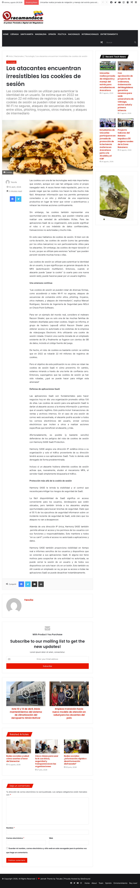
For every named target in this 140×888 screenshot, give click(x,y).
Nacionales (74, 34)
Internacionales (90, 34)
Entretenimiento (109, 34)
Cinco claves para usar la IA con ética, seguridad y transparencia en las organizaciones (46, 761)
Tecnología (29, 56)
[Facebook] (12, 199)
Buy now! (133, 883)
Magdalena (40, 34)
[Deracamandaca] (23, 18)
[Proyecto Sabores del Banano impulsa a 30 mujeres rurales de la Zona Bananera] (126, 122)
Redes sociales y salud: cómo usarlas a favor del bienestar (17, 759)
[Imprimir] (41, 584)
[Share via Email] (34, 584)
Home (5, 34)
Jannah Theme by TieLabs (51, 879)
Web (51, 838)
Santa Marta (27, 34)
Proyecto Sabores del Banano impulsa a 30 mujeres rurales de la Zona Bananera (125, 139)
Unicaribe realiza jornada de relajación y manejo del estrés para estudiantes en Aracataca (107, 82)
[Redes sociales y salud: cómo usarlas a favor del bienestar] (18, 746)
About (94, 883)
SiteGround (85, 879)
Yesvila (14, 182)
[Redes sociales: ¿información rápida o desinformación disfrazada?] (76, 746)
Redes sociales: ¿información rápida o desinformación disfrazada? (75, 760)
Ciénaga (14, 34)
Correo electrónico (15, 838)
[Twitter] (18, 199)
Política (62, 34)
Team (101, 883)
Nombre (10, 828)
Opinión (52, 34)
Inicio (10, 56)
